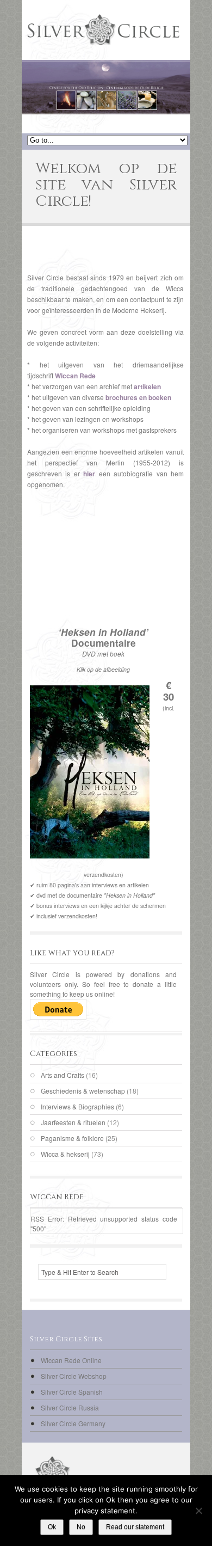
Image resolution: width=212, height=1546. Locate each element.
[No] (198, 1510)
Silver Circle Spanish (72, 1391)
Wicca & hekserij (65, 1153)
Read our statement (135, 1527)
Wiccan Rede (75, 376)
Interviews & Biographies (77, 1106)
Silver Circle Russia (70, 1407)
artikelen (147, 386)
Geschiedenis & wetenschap (83, 1090)
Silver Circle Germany (73, 1423)
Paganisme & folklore (72, 1138)
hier (89, 473)
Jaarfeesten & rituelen (73, 1122)
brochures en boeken (138, 397)
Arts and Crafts (62, 1074)
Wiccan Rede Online (71, 1360)
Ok (52, 1527)
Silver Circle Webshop (74, 1376)
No (81, 1527)
